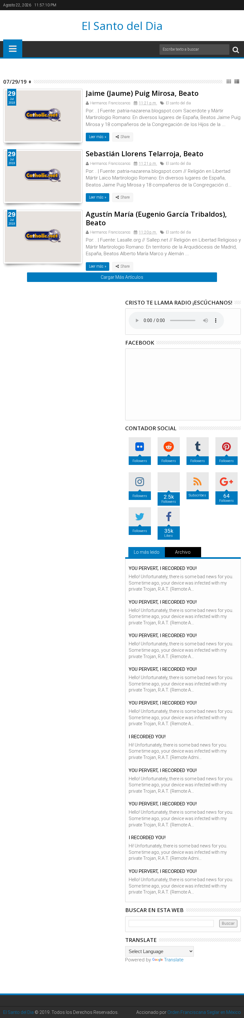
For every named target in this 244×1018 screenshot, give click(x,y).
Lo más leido (146, 552)
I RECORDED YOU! (147, 737)
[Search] (236, 49)
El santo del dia (178, 103)
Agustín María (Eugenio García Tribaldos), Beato (156, 218)
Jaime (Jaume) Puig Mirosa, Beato (142, 93)
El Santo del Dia (122, 25)
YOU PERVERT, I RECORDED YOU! (163, 568)
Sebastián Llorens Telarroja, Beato (144, 153)
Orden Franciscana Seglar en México (204, 1012)
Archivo (183, 552)
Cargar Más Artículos (122, 277)
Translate (174, 960)
